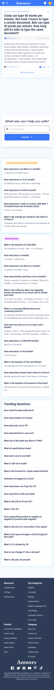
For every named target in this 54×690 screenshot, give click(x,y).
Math (13, 11)
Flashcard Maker (10, 638)
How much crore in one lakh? (17, 456)
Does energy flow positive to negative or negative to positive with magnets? (23, 518)
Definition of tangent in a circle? (19, 478)
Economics (32, 620)
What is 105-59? (11, 509)
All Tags (7, 592)
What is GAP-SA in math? (15, 463)
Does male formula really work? (19, 410)
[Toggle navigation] (3, 3)
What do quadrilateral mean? (17, 448)
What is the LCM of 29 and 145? (18, 501)
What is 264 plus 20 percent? (17, 559)
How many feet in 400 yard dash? (19, 494)
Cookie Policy (33, 652)
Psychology (32, 611)
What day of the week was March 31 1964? (23, 440)
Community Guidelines (13, 629)
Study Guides (9, 643)
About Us (32, 629)
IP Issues (31, 656)
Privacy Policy (33, 643)
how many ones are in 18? (16, 425)
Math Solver (9, 647)
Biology (31, 597)
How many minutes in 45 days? (18, 418)
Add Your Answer (27, 73)
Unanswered (9, 597)
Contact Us (32, 633)
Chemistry (32, 592)
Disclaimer (32, 647)
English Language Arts (37, 606)
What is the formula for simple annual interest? (26, 471)
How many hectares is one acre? (19, 433)
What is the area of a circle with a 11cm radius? (25, 526)
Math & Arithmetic (23, 11)
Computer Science (35, 615)
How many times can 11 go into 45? (20, 486)
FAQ (6, 652)
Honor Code (9, 633)
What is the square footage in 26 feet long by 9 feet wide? (25, 535)
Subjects (7, 11)
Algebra (31, 587)
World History (33, 601)
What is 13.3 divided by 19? (16, 544)
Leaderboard (9, 587)
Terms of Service (34, 638)
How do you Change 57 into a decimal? (22, 552)
